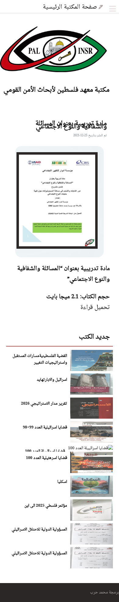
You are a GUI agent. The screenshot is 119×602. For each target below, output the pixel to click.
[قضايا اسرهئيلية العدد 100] (91, 471)
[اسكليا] (91, 495)
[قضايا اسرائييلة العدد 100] (90, 447)
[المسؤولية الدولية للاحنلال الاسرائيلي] (91, 543)
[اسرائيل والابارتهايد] (91, 393)
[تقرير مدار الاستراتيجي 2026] (91, 417)
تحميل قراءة (95, 306)
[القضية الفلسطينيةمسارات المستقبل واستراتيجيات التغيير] (91, 369)
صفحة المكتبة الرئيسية (70, 6)
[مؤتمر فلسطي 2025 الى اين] (91, 519)
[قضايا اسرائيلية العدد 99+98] (91, 441)
